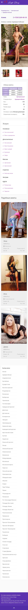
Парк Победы (6, 487)
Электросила (5, 577)
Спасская (5, 545)
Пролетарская (6, 519)
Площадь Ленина (7, 506)
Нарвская (5, 468)
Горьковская (5, 400)
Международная (6, 458)
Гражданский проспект (8, 407)
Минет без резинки (8, 146)
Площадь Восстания (7, 503)
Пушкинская (5, 532)
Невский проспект (7, 471)
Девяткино (5, 410)
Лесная (4, 445)
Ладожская (5, 439)
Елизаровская (6, 416)
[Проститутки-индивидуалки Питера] (12, 3)
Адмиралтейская (7, 12)
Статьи (11, 597)
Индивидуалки (5, 10)
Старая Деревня (6, 551)
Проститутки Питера (6, 599)
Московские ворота (7, 464)
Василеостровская (7, 387)
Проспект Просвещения (8, 529)
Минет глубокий (8, 149)
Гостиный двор (6, 403)
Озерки (4, 484)
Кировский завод (6, 426)
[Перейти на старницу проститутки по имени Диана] (14, 326)
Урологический (7, 166)
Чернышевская (6, 570)
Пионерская (5, 496)
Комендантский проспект (9, 429)
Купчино (4, 436)
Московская (5, 461)
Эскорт (6, 155)
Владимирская (6, 391)
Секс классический (8, 132)
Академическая (6, 378)
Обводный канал (7, 477)
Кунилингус (7, 152)
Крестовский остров (7, 432)
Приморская (5, 516)
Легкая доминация (8, 188)
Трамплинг (6, 191)
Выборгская (5, 397)
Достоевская (5, 413)
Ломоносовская (6, 452)
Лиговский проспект (7, 448)
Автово (4, 371)
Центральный (15, 10)
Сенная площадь (7, 541)
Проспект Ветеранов (7, 525)
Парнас (4, 490)
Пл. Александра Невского (9, 500)
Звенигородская (6, 423)
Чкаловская (5, 573)
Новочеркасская (6, 474)
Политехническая (7, 513)
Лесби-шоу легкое (8, 173)
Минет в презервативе (9, 135)
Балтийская (5, 381)
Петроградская (6, 493)
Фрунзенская (5, 564)
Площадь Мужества (7, 509)
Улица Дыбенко (6, 561)
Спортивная (5, 548)
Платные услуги (5, 597)
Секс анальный (8, 142)
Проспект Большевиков (8, 522)
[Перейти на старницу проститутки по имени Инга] (14, 273)
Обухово (4, 480)
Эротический (7, 162)
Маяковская (5, 455)
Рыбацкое (5, 535)
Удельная (5, 557)
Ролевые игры (7, 185)
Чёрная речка (6, 567)
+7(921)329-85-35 (20, 17)
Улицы (14, 597)
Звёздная (4, 419)
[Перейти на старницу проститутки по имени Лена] (14, 220)
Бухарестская (6, 384)
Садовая (4, 538)
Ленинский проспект (7, 442)
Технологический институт (9, 554)
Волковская (5, 394)
